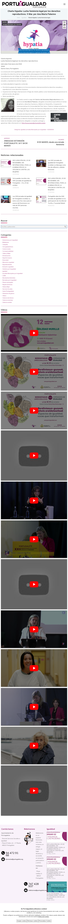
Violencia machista (7, 300)
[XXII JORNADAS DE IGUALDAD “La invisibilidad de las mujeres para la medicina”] (34, 455)
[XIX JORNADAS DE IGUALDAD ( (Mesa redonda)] (34, 790)
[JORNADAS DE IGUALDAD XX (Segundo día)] (34, 668)
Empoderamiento (7, 264)
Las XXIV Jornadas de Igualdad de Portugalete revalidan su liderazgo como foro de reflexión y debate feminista (57, 164)
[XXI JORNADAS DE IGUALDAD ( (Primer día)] (34, 584)
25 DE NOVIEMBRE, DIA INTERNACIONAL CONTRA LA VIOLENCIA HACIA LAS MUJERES (56, 896)
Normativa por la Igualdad (9, 280)
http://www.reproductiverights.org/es (33, 123)
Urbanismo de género (8, 293)
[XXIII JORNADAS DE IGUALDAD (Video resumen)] (34, 372)
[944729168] (13, 855)
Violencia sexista (7, 302)
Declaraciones (6, 255)
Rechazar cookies (33, 921)
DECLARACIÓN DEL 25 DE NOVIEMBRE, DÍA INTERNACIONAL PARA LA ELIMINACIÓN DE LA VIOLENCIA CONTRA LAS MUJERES (22, 166)
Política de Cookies (43, 916)
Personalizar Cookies (45, 921)
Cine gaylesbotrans (7, 246)
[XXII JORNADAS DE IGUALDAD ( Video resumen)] (34, 539)
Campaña (5, 244)
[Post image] (6, 163)
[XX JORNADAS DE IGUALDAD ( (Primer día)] (34, 707)
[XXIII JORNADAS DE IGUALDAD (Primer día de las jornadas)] (34, 410)
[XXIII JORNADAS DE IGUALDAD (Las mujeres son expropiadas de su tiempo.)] (34, 333)
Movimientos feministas (8, 278)
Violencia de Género (8, 298)
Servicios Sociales (7, 289)
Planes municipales (7, 282)
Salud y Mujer (6, 286)
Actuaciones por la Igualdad (10, 240)
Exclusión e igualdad (7, 266)
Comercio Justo (6, 249)
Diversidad (5, 260)
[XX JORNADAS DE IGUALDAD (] (34, 746)
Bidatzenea (5, 242)
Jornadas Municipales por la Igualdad (12, 24)
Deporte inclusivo (7, 258)
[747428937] (36, 886)
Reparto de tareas (7, 284)
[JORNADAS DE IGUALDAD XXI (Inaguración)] (34, 629)
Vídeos (4, 295)
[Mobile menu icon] (64, 4)
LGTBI (4, 275)
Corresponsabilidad (7, 251)
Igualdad (5, 22)
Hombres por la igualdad (9, 269)
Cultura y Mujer (6, 253)
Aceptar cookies (21, 921)
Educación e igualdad (8, 262)
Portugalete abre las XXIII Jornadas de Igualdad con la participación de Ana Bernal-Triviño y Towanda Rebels (57, 199)
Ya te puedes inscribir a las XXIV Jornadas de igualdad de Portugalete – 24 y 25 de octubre (22, 181)
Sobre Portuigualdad (8, 291)
